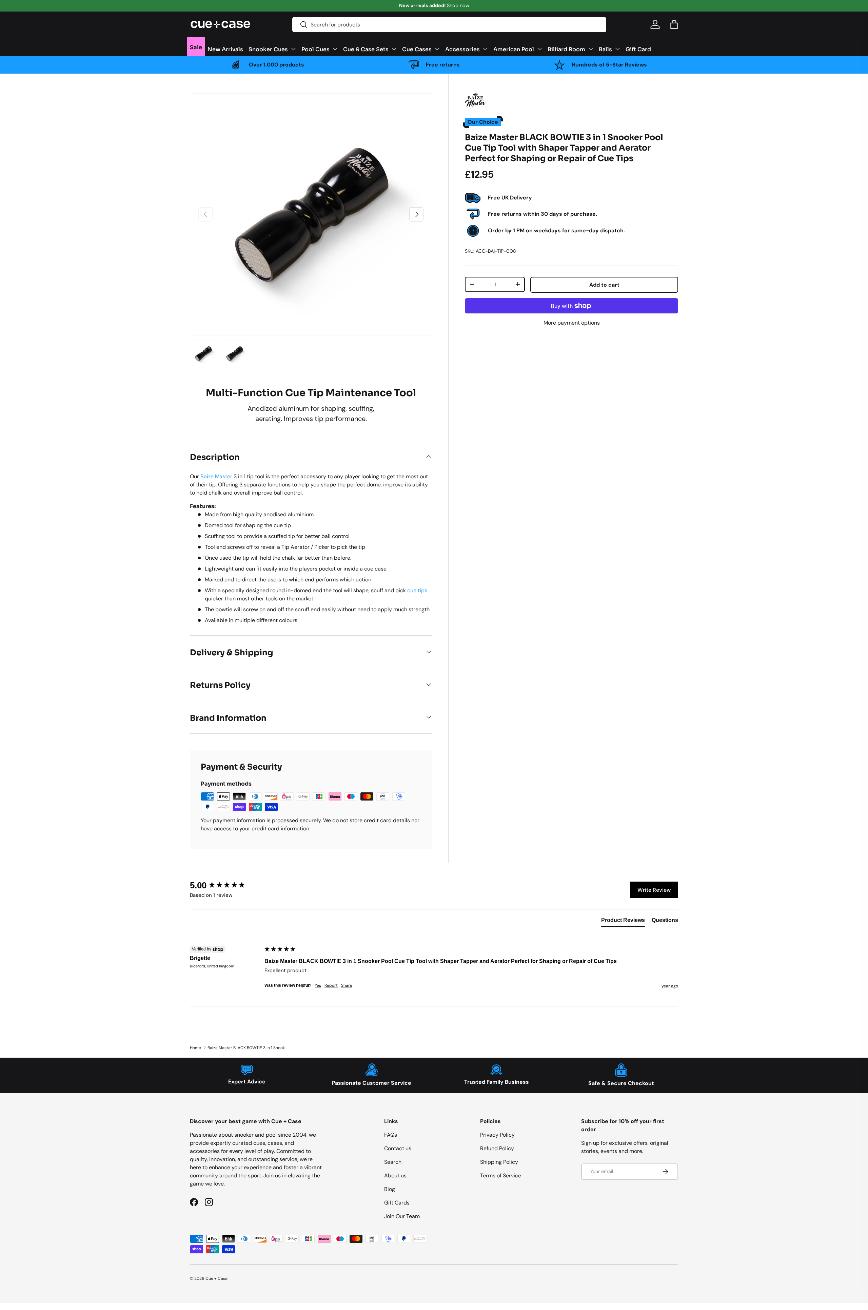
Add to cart (604, 284)
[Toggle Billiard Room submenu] (591, 49)
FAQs (390, 1134)
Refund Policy (497, 1148)
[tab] (623, 922)
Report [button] (331, 985)
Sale (196, 47)
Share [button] (346, 985)
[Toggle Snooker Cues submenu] (293, 49)
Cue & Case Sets (366, 49)
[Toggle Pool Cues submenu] (335, 49)
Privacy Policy (497, 1134)
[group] (225, 885)
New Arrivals (225, 49)
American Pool (513, 49)
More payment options (572, 322)
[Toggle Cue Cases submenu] (437, 49)
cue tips (417, 590)
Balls (605, 49)
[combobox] (449, 24)
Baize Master (216, 476)
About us (395, 1175)
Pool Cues (315, 49)
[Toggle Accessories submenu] (485, 49)
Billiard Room (566, 49)
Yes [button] (318, 985)
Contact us (397, 1148)
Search (392, 1161)
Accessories (462, 49)
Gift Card (638, 49)
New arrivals (413, 5)
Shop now (458, 5)
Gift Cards (397, 1202)
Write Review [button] (654, 889)
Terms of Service (500, 1175)
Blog (389, 1189)
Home (195, 1048)
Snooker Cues (268, 49)
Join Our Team (402, 1216)
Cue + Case (216, 1278)
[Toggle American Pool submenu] (539, 49)
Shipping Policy (499, 1161)
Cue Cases (417, 49)
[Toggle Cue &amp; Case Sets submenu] (394, 49)
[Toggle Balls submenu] (617, 49)
